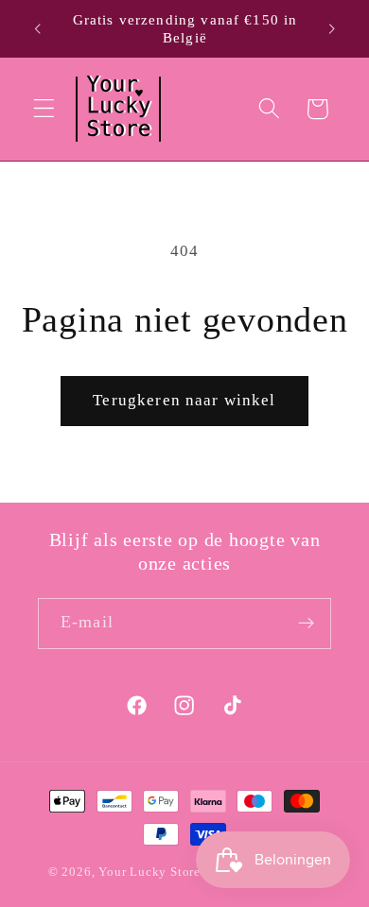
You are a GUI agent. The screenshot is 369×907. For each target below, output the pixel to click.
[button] (44, 109)
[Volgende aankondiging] (332, 29)
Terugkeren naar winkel (184, 400)
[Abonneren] (306, 623)
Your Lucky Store (149, 872)
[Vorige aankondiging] (37, 29)
